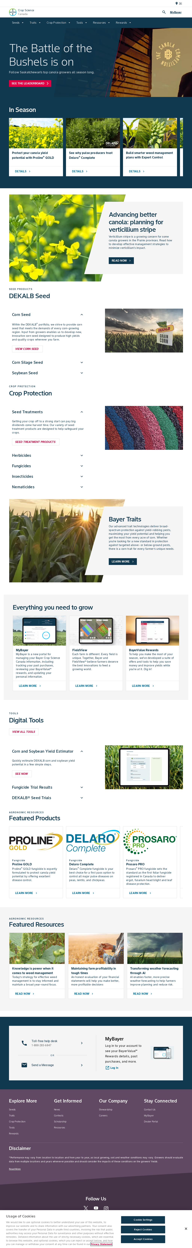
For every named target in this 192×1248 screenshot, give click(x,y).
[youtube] (96, 1209)
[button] (48, 314)
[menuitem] (18, 22)
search (164, 12)
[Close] (186, 1229)
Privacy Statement (101, 1244)
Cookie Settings (143, 1219)
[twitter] (86, 1209)
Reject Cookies (143, 1229)
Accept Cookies (143, 1239)
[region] (96, 1229)
